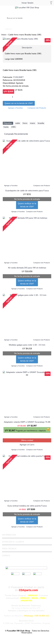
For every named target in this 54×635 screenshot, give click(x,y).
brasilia (41, 123)
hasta (6, 127)
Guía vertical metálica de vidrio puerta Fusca (27, 506)
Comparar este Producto (37, 108)
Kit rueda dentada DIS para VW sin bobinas (27, 268)
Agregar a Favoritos (15, 108)
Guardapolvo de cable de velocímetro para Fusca (27, 190)
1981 (13, 127)
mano (32, 123)
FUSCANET (18, 77)
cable (17, 123)
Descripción (27, 47)
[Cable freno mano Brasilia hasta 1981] (27, 39)
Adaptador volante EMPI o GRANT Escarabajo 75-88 (27, 422)
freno (25, 123)
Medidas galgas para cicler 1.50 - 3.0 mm (27, 345)
